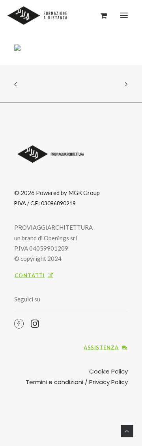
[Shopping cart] (100, 15)
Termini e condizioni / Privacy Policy (77, 382)
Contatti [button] (30, 275)
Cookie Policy (108, 371)
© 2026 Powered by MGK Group (57, 192)
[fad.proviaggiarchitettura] (39, 15)
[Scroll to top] (127, 430)
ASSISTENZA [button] (101, 347)
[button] (124, 15)
